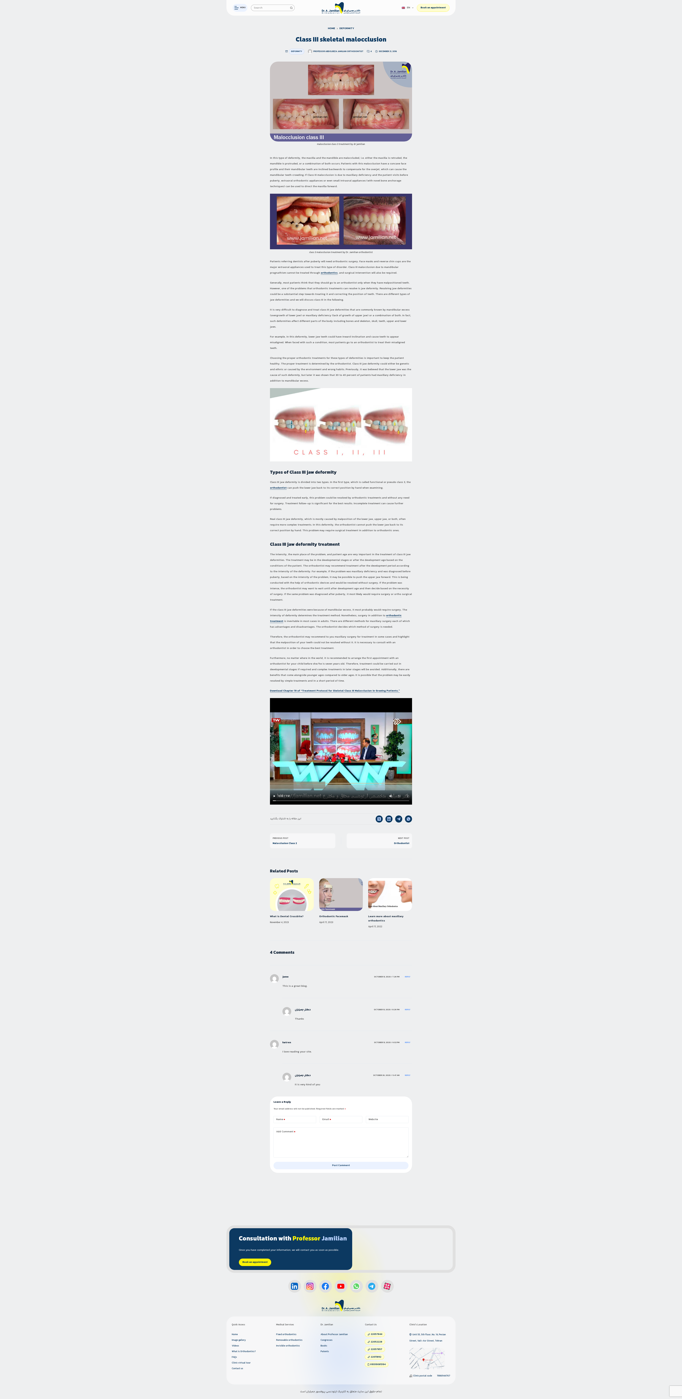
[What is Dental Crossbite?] (292, 894)
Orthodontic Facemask (333, 916)
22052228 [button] (376, 1342)
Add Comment (286, 1132)
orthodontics (329, 273)
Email (326, 1119)
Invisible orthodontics (288, 1346)
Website (373, 1119)
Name (280, 1119)
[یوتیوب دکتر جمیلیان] (341, 1286)
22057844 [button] (376, 1334)
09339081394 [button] (378, 1365)
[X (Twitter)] (379, 819)
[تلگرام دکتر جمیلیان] (372, 1286)
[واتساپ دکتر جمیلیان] (356, 1286)
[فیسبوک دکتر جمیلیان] (325, 1286)
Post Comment (341, 1165)
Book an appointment (433, 8)
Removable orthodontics (289, 1340)
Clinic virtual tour (241, 1363)
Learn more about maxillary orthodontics (386, 918)
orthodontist (278, 488)
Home (235, 1335)
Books (324, 1346)
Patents (325, 1352)
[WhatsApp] (408, 819)
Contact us (237, 1369)
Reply (407, 976)
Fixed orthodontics (286, 1335)
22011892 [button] (376, 1357)
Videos (235, 1346)
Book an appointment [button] (255, 1262)
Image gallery (239, 1340)
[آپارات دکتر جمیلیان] (387, 1286)
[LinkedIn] (389, 819)
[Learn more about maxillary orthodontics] (390, 894)
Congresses (326, 1340)
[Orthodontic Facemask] (341, 894)
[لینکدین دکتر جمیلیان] (294, 1286)
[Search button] (291, 8)
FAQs (234, 1357)
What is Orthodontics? (244, 1352)
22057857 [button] (376, 1349)
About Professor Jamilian (334, 1335)
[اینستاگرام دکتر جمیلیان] (310, 1286)
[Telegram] (398, 819)
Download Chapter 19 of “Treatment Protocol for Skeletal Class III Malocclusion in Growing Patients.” (335, 691)
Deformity (296, 51)
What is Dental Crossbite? (287, 916)
